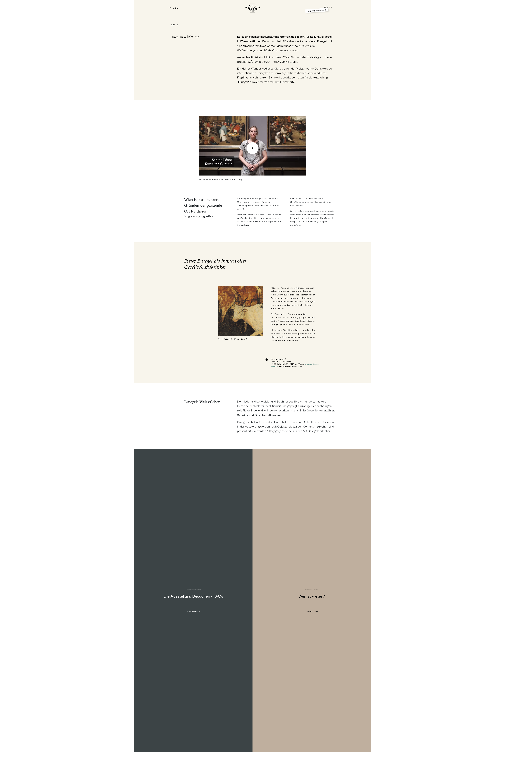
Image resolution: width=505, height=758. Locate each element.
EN (330, 7)
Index (175, 8)
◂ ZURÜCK (174, 25)
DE (325, 7)
